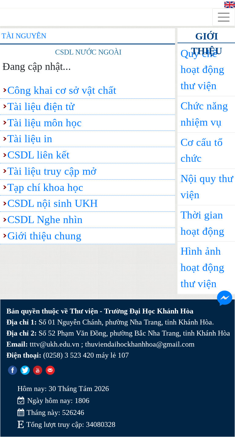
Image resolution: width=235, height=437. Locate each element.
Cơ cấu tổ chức (202, 150)
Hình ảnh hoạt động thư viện (202, 267)
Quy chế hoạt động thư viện (202, 70)
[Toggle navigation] (223, 17)
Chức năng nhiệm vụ (204, 114)
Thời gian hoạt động (202, 223)
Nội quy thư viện (207, 187)
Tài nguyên (24, 36)
